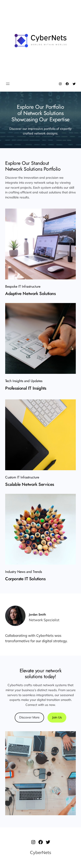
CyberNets (40, 852)
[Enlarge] (70, 214)
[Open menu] (7, 83)
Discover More (29, 717)
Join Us (57, 717)
